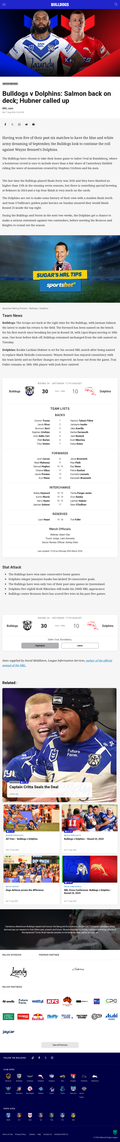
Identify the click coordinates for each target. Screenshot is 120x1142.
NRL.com (7, 108)
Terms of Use (7, 1134)
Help (39, 1134)
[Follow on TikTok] (33, 1057)
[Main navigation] (4, 4)
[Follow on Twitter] (45, 1057)
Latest (80, 645)
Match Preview (10, 84)
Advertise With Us (61, 1134)
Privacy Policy (20, 1134)
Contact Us (47, 1134)
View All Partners (60, 1045)
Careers (32, 1134)
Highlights (40, 645)
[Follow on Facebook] (39, 1057)
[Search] (116, 4)
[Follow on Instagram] (52, 1057)
